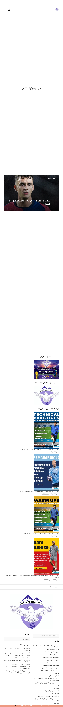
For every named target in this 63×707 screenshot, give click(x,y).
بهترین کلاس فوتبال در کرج (52, 655)
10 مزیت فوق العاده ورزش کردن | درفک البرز (15, 653)
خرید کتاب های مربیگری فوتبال (52, 691)
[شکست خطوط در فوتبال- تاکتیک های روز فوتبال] (31, 193)
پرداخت (57, 673)
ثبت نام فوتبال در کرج (54, 676)
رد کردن (15, 706)
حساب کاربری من (55, 686)
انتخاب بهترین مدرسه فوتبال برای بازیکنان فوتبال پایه (47, 683)
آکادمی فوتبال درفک (51, 178)
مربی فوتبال (56, 703)
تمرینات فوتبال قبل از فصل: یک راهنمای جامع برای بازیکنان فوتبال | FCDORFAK (17, 656)
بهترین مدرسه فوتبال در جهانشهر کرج (50, 665)
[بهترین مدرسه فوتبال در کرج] (57, 9)
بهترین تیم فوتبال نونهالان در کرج (51, 652)
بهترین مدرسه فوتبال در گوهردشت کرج (50, 670)
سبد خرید (56, 688)
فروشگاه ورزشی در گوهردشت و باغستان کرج (48, 696)
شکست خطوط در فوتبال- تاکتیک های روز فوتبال (29, 202)
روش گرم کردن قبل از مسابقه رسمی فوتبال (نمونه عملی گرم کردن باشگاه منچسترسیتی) (18, 672)
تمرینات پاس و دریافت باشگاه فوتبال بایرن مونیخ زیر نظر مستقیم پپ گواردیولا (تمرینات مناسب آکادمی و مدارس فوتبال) (18, 666)
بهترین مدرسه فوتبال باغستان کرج (51, 657)
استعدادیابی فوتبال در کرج (53, 649)
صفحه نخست (55, 693)
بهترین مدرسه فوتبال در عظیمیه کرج (50, 668)
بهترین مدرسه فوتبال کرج (53, 660)
